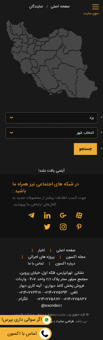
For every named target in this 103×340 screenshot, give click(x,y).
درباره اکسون (65, 264)
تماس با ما (36, 264)
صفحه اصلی (60, 7)
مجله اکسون (75, 257)
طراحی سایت (65, 321)
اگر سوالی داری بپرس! (22, 319)
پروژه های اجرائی (41, 257)
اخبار (41, 250)
